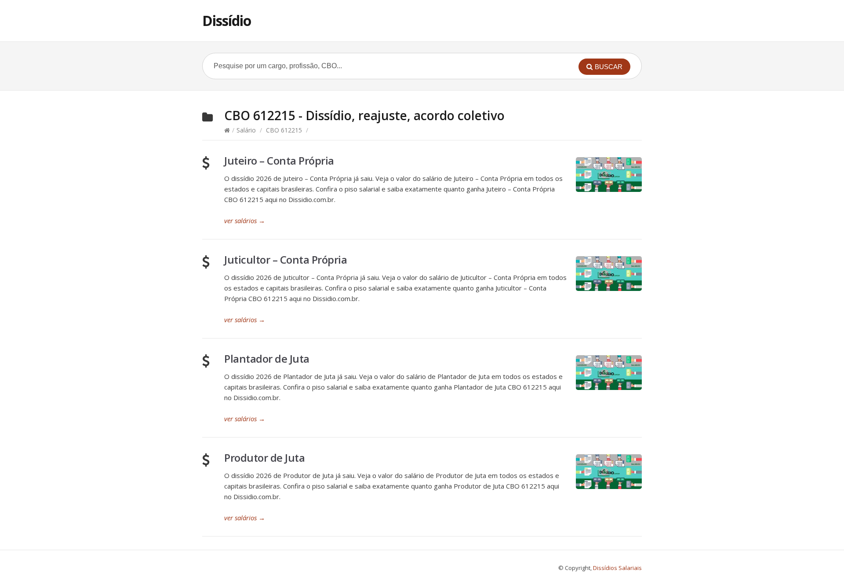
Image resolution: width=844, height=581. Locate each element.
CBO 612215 (284, 130)
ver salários (244, 220)
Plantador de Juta (266, 358)
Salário (246, 130)
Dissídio (226, 20)
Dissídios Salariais (617, 568)
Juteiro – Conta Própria (279, 160)
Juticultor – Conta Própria (285, 259)
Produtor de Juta (264, 457)
